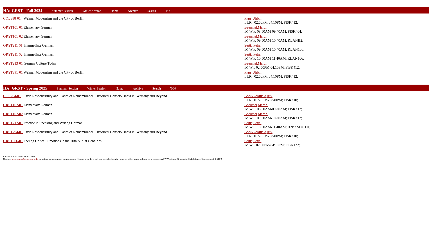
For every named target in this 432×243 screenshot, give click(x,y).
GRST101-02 (13, 36)
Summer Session (62, 11)
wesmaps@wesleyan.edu (25, 159)
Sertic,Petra (252, 45)
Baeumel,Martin (256, 27)
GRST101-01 (13, 27)
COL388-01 (12, 18)
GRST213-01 (13, 63)
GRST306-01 (13, 141)
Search (151, 11)
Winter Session (91, 11)
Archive (133, 11)
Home (114, 11)
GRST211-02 (12, 54)
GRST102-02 (13, 114)
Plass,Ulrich (253, 18)
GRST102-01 (13, 105)
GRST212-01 (13, 123)
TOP (168, 11)
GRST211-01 (12, 45)
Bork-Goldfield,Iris (258, 96)
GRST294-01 (13, 132)
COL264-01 (12, 96)
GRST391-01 (13, 72)
